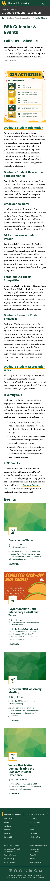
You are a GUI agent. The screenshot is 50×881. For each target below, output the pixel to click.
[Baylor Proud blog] (10, 872)
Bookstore (7, 829)
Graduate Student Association (21, 12)
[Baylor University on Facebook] (15, 872)
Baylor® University (23, 875)
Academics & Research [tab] (35, 814)
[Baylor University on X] (25, 872)
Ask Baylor (8, 826)
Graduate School (10, 9)
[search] (41, 3)
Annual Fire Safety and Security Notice (12, 850)
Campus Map (8, 837)
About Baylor (8, 818)
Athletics (7, 822)
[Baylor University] (15, 3)
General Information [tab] (12, 814)
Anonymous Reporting (12, 845)
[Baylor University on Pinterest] (35, 872)
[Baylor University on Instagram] (20, 872)
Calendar (7, 833)
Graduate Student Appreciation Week (24, 368)
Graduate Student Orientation (23, 127)
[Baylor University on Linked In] (30, 872)
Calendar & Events (40, 18)
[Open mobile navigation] (47, 3)
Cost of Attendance (10, 855)
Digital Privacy (9, 858)
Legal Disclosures (10, 862)
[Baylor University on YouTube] (40, 872)
